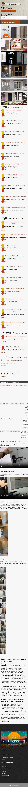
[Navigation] (26, 22)
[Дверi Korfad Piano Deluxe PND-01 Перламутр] (14, 234)
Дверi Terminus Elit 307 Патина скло (11, 291)
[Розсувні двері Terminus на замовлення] (11, 419)
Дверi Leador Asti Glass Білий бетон (10, 258)
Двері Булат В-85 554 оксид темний (10, 145)
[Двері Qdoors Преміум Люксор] (14, 110)
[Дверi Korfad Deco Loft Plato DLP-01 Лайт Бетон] (14, 222)
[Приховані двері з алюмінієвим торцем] (14, 322)
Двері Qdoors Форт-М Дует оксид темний (12, 339)
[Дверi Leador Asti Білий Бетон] (14, 266)
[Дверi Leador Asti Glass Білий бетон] (14, 256)
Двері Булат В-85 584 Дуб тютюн (10, 167)
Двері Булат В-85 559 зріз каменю (10, 156)
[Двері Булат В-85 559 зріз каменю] (14, 153)
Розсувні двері (5, 777)
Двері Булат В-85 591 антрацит (10, 177)
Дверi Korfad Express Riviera (8, 363)
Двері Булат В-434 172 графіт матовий (12, 123)
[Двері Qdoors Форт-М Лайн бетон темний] (14, 347)
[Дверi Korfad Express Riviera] (14, 360)
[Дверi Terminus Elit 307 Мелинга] (14, 277)
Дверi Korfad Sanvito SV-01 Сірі (9, 248)
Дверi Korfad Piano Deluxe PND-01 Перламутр (13, 237)
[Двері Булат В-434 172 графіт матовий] (14, 121)
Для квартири (5, 753)
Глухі (3, 769)
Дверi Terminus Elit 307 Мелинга (9, 280)
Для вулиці (4, 755)
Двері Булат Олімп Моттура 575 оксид (12, 210)
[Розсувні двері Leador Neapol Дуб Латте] (12, 403)
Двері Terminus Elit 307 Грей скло (10, 302)
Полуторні (4, 759)
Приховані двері (5, 775)
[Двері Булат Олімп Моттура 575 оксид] (14, 207)
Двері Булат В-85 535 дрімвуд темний (11, 134)
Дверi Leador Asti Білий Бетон (9, 269)
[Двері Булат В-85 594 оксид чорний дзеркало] (14, 196)
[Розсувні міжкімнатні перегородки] (10, 431)
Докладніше (3, 559)
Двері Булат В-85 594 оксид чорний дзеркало (13, 199)
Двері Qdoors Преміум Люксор (9, 113)
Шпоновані (4, 766)
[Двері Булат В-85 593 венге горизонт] (14, 185)
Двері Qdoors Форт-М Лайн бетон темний (12, 349)
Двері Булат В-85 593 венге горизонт (11, 188)
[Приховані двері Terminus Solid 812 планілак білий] (14, 310)
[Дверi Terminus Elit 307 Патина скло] (14, 288)
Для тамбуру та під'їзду (8, 757)
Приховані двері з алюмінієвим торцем (11, 325)
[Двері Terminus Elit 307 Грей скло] (14, 299)
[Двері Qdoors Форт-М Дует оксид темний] (14, 336)
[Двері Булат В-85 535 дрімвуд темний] (14, 131)
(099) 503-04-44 (7, 8)
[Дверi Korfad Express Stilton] (14, 371)
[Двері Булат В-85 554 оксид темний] (14, 142)
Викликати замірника (8, 11)
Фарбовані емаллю (6, 768)
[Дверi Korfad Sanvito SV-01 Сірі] (14, 245)
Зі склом (4, 773)
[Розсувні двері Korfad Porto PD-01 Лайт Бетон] (13, 385)
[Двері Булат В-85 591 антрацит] (14, 175)
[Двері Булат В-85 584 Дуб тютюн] (14, 164)
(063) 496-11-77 (7, 7)
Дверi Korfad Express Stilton (8, 374)
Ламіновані (4, 771)
